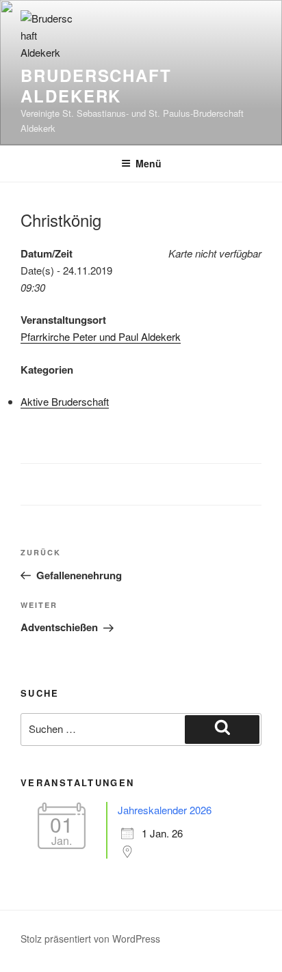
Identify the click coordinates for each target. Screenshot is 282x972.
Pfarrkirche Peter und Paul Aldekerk (101, 336)
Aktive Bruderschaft (65, 401)
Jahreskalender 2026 (165, 810)
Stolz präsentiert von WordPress (90, 938)
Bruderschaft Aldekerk (96, 85)
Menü (149, 163)
